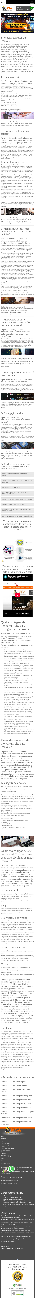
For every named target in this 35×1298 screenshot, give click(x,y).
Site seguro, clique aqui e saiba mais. (17, 1288)
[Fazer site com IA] (17, 22)
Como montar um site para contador (16, 1107)
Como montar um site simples (13, 1081)
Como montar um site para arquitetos (16, 1103)
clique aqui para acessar (6, 91)
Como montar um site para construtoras (17, 1118)
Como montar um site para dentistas (16, 1099)
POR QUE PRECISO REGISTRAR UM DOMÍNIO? (17, 516)
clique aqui (20, 1067)
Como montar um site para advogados (16, 1095)
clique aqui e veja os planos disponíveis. (20, 223)
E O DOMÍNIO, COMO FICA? (11, 487)
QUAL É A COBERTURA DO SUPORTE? (14, 504)
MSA (3, 2)
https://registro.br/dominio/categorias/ (10, 111)
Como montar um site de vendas (14, 1085)
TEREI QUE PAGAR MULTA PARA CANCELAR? (17, 499)
